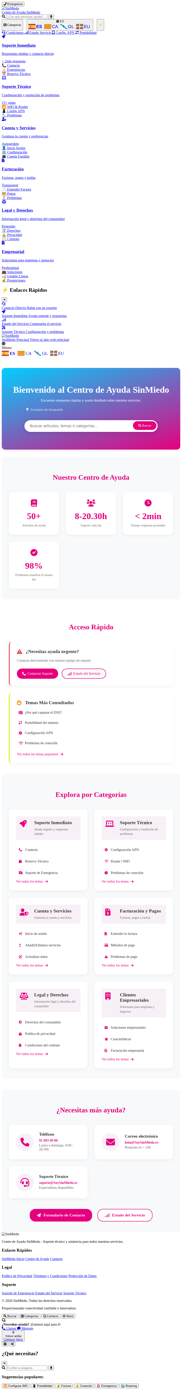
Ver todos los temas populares (37, 754)
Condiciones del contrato (42, 1045)
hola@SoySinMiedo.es (141, 1142)
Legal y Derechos (51, 994)
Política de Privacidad (17, 1276)
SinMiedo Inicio (13, 1259)
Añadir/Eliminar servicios (43, 945)
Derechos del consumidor (43, 1022)
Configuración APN (39, 733)
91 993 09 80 (48, 1140)
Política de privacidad (40, 1034)
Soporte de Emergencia (41, 873)
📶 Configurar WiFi (16, 1386)
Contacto (31, 850)
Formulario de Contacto (64, 1215)
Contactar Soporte (40, 673)
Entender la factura (124, 934)
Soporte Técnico (136, 822)
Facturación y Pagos (140, 910)
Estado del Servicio (86, 673)
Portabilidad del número (41, 723)
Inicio (19, 1339)
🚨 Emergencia (107, 1386)
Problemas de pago (124, 957)
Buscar (146, 425)
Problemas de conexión (41, 743)
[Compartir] (12, 1344)
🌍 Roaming (129, 1386)
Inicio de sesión (36, 934)
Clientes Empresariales (134, 997)
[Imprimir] (5, 1344)
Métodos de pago (123, 945)
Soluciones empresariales (128, 1027)
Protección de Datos (82, 1276)
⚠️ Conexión (83, 1386)
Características (121, 1039)
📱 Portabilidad (42, 1386)
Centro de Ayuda (37, 1259)
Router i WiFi (120, 861)
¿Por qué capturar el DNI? (43, 712)
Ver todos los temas (29, 881)
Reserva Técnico (37, 861)
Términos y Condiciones (50, 1276)
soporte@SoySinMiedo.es (58, 1183)
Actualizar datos (36, 957)
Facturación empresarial (127, 1050)
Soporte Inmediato (53, 822)
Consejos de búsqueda (46, 409)
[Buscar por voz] (51, 16)
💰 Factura (64, 1386)
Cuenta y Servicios (52, 910)
